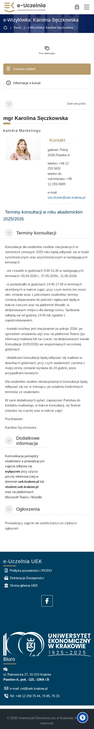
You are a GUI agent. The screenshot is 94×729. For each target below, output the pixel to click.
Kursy (17, 27)
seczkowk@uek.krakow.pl (66, 197)
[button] (9, 104)
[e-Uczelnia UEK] (25, 7)
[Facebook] (47, 601)
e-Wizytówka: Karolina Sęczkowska (40, 20)
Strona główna (6, 28)
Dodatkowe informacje (28, 440)
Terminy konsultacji (36, 232)
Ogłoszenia (28, 508)
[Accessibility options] (82, 717)
